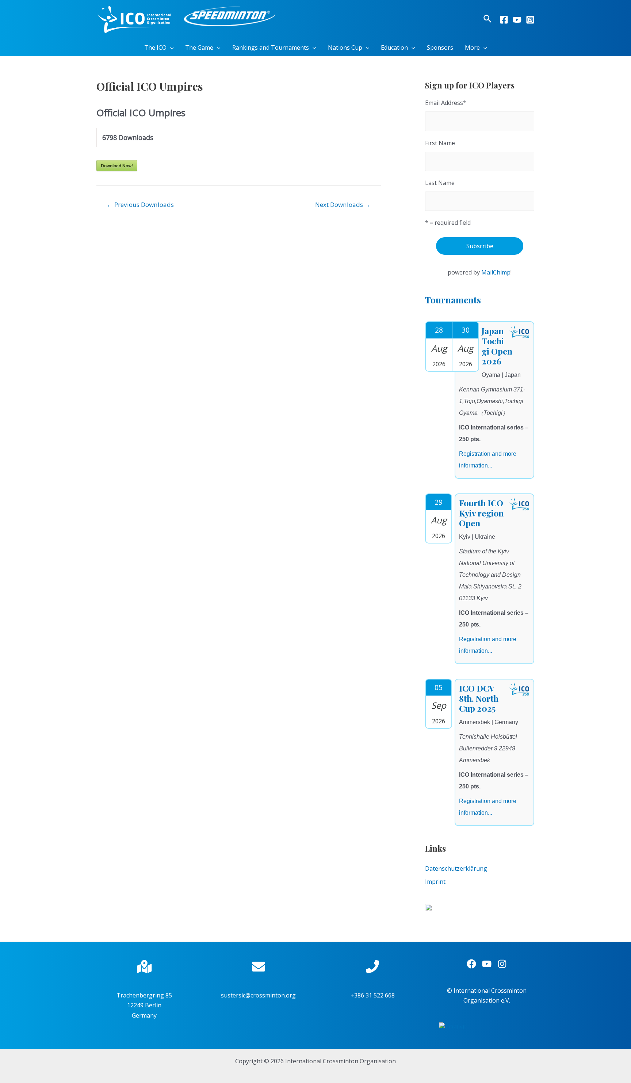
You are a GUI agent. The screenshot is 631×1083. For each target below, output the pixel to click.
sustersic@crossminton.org (258, 995)
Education (394, 47)
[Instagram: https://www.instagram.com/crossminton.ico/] (502, 963)
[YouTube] (517, 19)
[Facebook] (504, 19)
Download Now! (117, 165)
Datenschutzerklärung (456, 868)
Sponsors (440, 47)
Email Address (445, 103)
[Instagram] (530, 19)
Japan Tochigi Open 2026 (497, 346)
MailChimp (495, 272)
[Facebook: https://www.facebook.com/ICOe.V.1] (471, 963)
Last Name (440, 183)
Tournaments (453, 300)
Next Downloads (343, 204)
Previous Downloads (140, 204)
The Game (199, 47)
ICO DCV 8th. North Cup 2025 (478, 698)
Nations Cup (345, 47)
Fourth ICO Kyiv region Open (481, 513)
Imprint (435, 882)
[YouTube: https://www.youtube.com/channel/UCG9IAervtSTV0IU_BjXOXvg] (486, 963)
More (472, 47)
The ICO (155, 47)
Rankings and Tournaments (270, 47)
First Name (440, 143)
